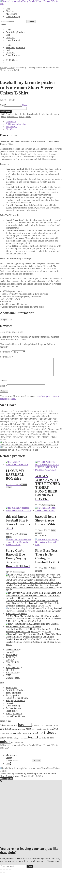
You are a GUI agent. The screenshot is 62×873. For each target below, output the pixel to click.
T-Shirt (10, 67)
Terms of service (13, 693)
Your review (6, 357)
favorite (49, 114)
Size (2, 105)
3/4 (1, 725)
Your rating (6, 351)
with (13, 742)
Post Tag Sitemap (14, 713)
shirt (30, 732)
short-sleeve (12, 116)
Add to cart (5, 111)
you (22, 742)
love (55, 728)
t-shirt (21, 116)
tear (40, 738)
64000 (5, 725)
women (17, 742)
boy (39, 725)
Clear (24, 105)
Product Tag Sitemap (15, 716)
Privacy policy (12, 695)
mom (56, 114)
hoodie (39, 729)
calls (43, 114)
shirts (34, 733)
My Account (11, 755)
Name (3, 380)
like (48, 729)
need (7, 733)
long (51, 729)
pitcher (3, 116)
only (11, 733)
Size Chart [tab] (10, 129)
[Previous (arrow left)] (1, 872)
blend (34, 725)
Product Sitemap (13, 708)
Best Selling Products (15, 32)
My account (11, 14)
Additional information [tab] (16, 124)
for (57, 725)
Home (8, 29)
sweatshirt (24, 738)
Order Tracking (13, 16)
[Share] (7, 869)
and (12, 725)
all (9, 725)
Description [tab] (11, 121)
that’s (44, 738)
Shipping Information (15, 700)
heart (28, 728)
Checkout (10, 11)
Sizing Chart (11, 687)
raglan (19, 733)
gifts (2, 729)
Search (31, 22)
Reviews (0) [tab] (11, 126)
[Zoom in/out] (1, 869)
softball (10, 738)
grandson (21, 729)
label (44, 729)
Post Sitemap (12, 711)
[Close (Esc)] (10, 869)
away (15, 725)
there (52, 738)
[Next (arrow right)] (4, 872)
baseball (36, 114)
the (48, 738)
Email (3, 386)
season (25, 733)
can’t (42, 725)
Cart (8, 8)
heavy (34, 729)
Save (30, 866)
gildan (7, 728)
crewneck (48, 725)
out (14, 733)
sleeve (3, 737)
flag (54, 725)
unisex (28, 116)
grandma (14, 729)
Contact (9, 703)
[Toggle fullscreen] (4, 869)
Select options (48, 505)
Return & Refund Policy (17, 698)
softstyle (16, 738)
